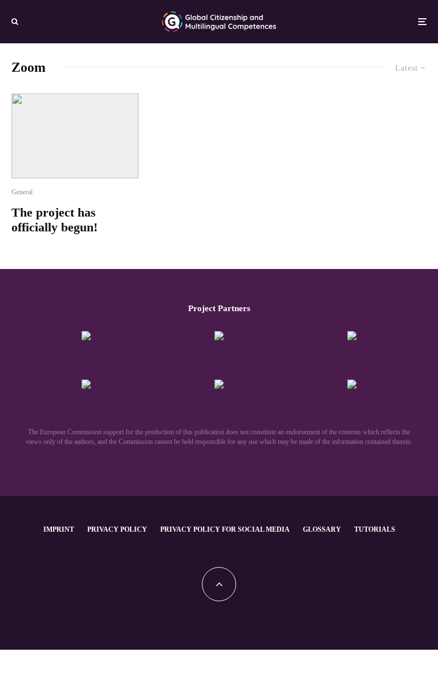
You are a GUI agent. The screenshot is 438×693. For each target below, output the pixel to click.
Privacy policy (117, 529)
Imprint (58, 529)
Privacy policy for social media (225, 529)
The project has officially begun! (54, 219)
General (22, 192)
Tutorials (374, 529)
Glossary (322, 529)
